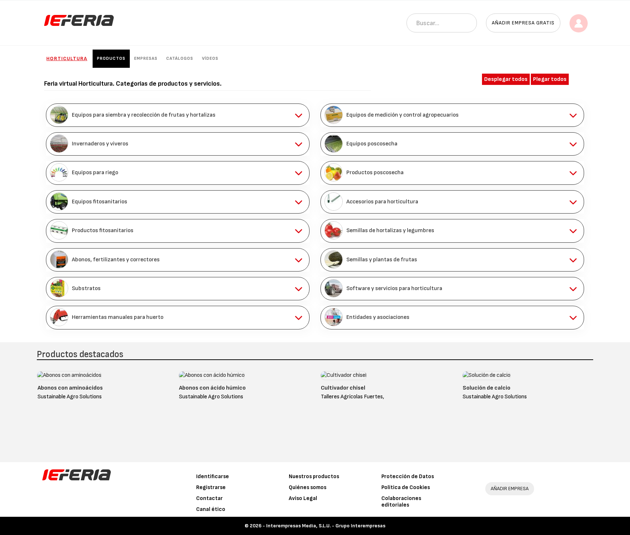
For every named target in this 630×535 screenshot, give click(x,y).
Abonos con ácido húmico (212, 387)
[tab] (178, 115)
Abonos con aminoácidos (70, 387)
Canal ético (210, 509)
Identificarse (212, 476)
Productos (111, 58)
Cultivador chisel (343, 387)
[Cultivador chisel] (343, 377)
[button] (178, 115)
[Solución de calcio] (486, 377)
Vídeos (210, 58)
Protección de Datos (407, 476)
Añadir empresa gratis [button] (523, 23)
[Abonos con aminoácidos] (69, 377)
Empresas (146, 58)
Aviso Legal (303, 498)
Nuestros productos (314, 476)
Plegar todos (550, 79)
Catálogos (179, 58)
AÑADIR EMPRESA (510, 488)
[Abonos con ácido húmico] (212, 377)
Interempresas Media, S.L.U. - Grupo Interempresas (325, 526)
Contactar (209, 498)
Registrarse (211, 487)
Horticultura (66, 58)
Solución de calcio (486, 387)
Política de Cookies (405, 487)
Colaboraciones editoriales (401, 501)
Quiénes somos (307, 487)
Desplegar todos (506, 79)
